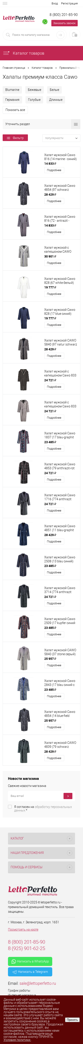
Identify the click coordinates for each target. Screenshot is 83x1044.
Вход (55, 3)
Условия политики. (17, 1040)
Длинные (55, 99)
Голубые (34, 99)
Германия (12, 99)
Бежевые (34, 90)
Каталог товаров (28, 53)
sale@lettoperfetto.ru (37, 983)
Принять (72, 1019)
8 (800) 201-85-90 (64, 15)
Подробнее (54, 170)
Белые (54, 90)
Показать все (15, 110)
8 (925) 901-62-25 (26, 948)
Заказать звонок (64, 23)
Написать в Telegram (33, 971)
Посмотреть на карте (23, 929)
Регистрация (69, 3)
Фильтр (18, 138)
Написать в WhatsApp (33, 961)
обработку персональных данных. (43, 808)
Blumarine (12, 90)
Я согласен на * (43, 808)
